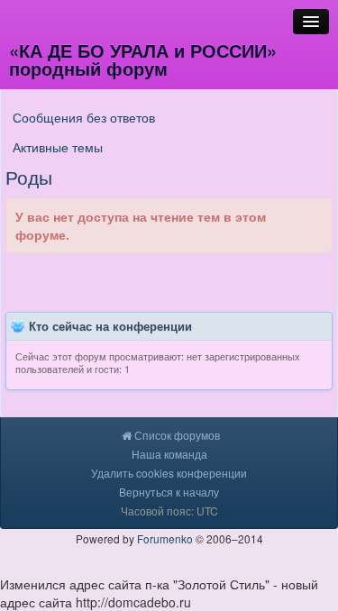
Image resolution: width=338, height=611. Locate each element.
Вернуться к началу (169, 491)
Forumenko (165, 538)
